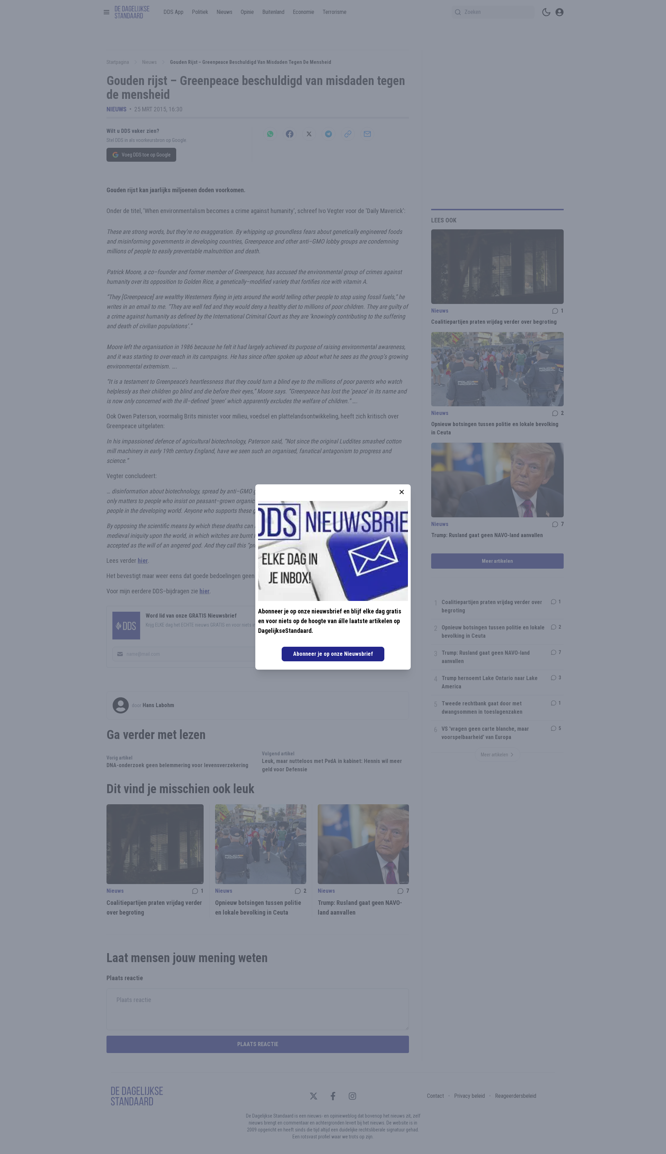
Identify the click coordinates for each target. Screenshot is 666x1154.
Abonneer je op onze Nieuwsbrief (333, 654)
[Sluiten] (401, 492)
